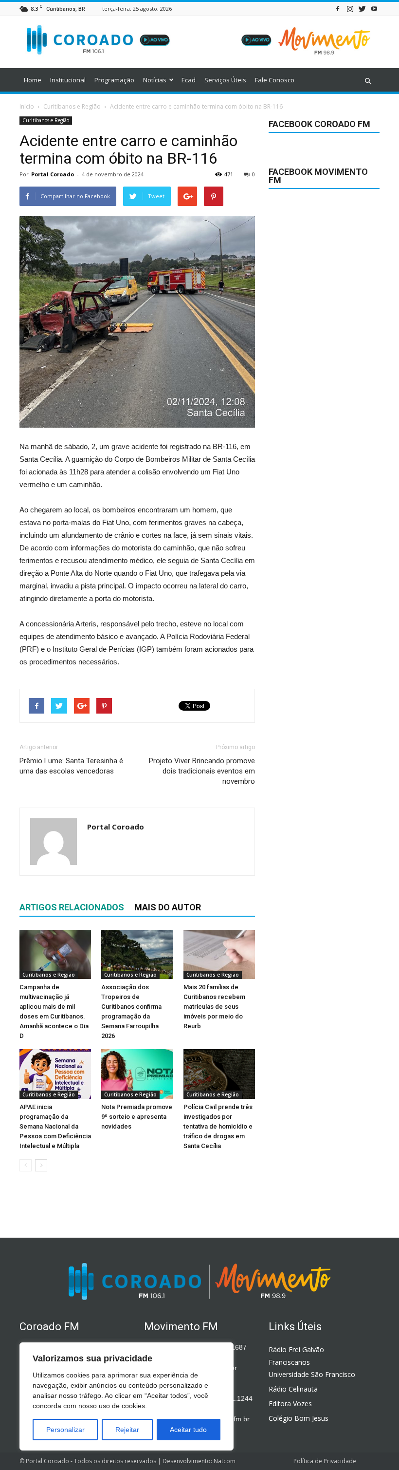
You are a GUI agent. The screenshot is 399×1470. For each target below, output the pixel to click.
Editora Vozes (290, 1403)
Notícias (154, 79)
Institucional (68, 79)
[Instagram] (350, 8)
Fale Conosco (274, 79)
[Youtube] (374, 8)
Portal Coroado (52, 174)
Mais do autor (167, 907)
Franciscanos (289, 1362)
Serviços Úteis (225, 79)
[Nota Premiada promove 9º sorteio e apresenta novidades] (137, 1073)
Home (32, 79)
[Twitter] (362, 8)
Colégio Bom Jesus (298, 1418)
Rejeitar (127, 1429)
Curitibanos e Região (45, 120)
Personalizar (65, 1429)
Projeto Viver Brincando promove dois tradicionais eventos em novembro (202, 771)
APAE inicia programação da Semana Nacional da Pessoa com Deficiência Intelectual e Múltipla (55, 1126)
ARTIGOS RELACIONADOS (71, 907)
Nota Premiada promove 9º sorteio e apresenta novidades (136, 1116)
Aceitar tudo (188, 1429)
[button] (368, 81)
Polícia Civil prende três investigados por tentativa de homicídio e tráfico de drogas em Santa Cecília (218, 1126)
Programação (114, 79)
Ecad (188, 79)
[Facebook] (337, 8)
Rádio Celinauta (293, 1389)
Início (26, 106)
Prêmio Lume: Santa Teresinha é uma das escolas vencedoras (71, 765)
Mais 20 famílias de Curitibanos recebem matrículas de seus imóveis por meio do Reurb (214, 1006)
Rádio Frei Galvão (296, 1349)
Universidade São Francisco (312, 1374)
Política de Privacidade (324, 1461)
